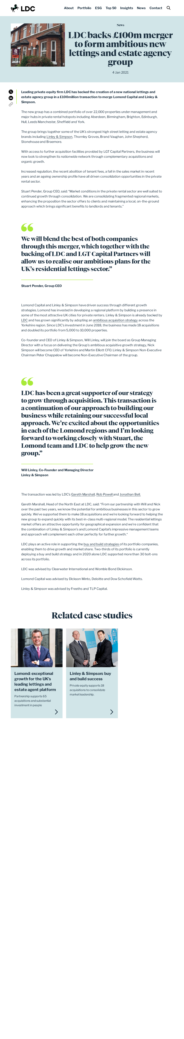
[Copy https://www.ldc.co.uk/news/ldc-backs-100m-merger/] (11, 104)
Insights (126, 8)
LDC (24, 320)
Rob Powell (104, 494)
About (69, 8)
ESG (98, 8)
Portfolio (84, 8)
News (141, 8)
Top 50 (111, 8)
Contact (156, 8)
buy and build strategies (102, 544)
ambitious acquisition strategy (115, 320)
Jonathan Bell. (130, 494)
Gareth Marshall (83, 494)
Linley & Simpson (59, 137)
